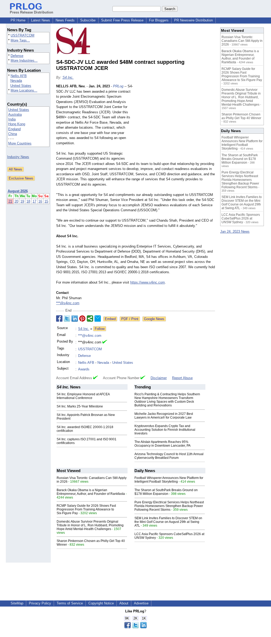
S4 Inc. (68, 77)
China (12, 134)
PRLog (118, 86)
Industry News (18, 157)
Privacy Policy (40, 603)
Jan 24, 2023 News (235, 232)
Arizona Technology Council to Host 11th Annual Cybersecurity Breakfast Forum (169, 456)
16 (40, 201)
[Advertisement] (175, 122)
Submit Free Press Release (122, 20)
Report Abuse (182, 378)
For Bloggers (159, 20)
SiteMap (17, 603)
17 (34, 201)
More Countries (19, 143)
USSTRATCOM (22, 35)
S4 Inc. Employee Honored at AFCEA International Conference (83, 396)
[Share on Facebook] (59, 318)
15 (46, 201)
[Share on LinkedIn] (74, 318)
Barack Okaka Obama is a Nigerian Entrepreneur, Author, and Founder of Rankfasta (91, 492)
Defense (17, 56)
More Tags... (20, 40)
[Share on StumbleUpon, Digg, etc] (90, 318)
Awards (83, 369)
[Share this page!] (135, 627)
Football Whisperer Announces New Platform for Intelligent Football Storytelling (168, 479)
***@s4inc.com (67, 303)
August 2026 (18, 191)
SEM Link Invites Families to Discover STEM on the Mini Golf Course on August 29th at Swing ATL (168, 521)
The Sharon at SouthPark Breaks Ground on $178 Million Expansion (166, 492)
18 (28, 201)
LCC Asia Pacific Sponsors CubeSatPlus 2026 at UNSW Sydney (241, 218)
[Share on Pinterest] (82, 318)
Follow (100, 329)
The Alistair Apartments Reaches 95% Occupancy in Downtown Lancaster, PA (162, 443)
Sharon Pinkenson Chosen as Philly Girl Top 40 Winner (241, 116)
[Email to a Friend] (97, 318)
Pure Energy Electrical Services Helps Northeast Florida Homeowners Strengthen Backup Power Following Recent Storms (169, 506)
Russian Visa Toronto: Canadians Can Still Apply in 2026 (242, 40)
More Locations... (24, 90)
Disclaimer (159, 378)
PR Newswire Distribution (193, 20)
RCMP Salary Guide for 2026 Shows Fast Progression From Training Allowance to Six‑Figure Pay (86, 509)
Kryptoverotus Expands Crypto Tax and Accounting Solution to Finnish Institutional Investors (164, 429)
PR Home (18, 20)
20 (16, 201)
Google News (154, 319)
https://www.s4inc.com (147, 282)
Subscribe (88, 20)
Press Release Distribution (31, 12)
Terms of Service (70, 603)
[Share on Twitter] (67, 318)
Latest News (40, 20)
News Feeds (65, 20)
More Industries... (24, 60)
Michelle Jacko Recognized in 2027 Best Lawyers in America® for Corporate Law (163, 415)
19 (22, 201)
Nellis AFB (19, 76)
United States (20, 86)
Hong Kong (16, 124)
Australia (15, 114)
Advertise (141, 603)
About (123, 603)
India (12, 119)
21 (10, 201)
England (14, 129)
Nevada (16, 81)
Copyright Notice (101, 603)
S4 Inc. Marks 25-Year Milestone (80, 406)
